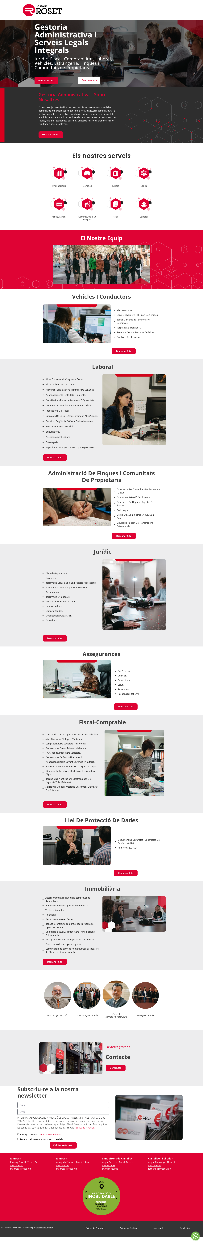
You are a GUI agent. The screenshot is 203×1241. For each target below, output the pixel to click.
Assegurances (59, 216)
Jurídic (115, 185)
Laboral (144, 216)
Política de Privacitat (84, 1127)
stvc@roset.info (145, 1015)
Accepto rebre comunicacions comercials (41, 1139)
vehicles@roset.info (57, 1015)
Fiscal (115, 216)
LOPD (144, 185)
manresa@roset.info (87, 1015)
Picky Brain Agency (44, 1227)
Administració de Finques (87, 218)
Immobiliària (59, 185)
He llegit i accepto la (41, 1134)
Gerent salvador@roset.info (116, 1015)
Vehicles (87, 185)
